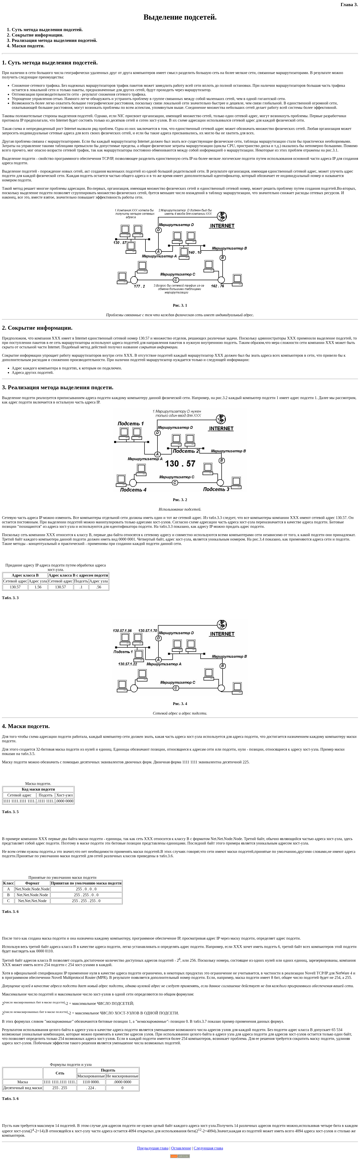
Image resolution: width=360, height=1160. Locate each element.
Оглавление (181, 1148)
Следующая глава (208, 1148)
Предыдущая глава (152, 1148)
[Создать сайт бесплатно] (180, 1157)
